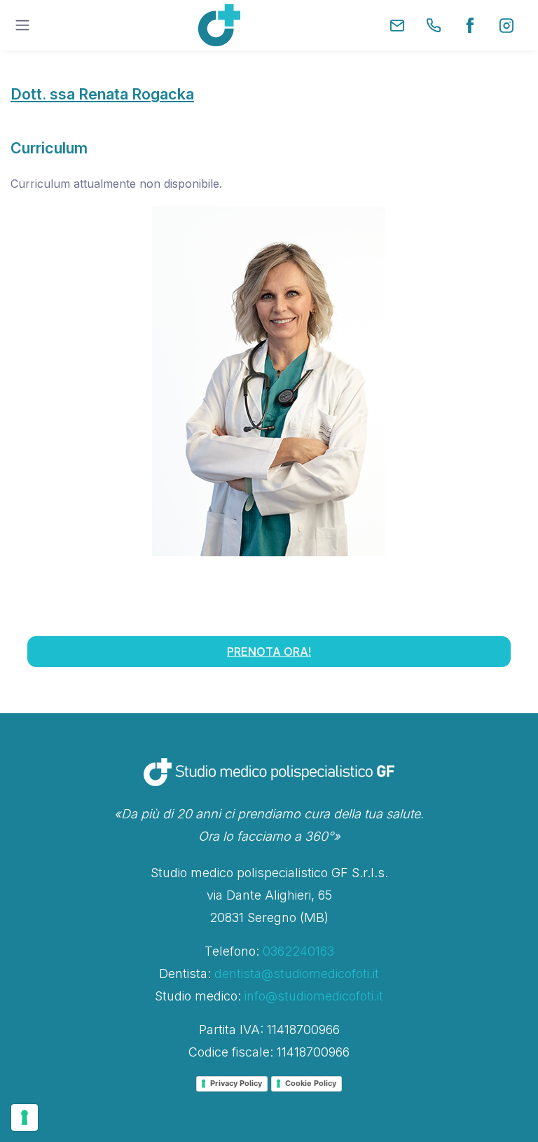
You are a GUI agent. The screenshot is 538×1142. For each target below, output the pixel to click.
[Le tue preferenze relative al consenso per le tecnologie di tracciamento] (24, 1117)
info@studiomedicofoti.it (313, 996)
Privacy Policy (236, 1083)
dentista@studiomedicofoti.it (296, 973)
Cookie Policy (310, 1083)
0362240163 (298, 951)
